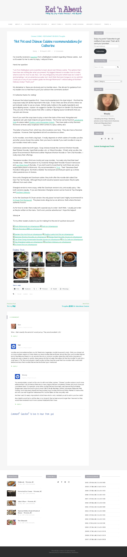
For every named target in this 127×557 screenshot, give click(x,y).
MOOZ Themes (59, 552)
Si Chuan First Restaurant (22, 200)
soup (31, 294)
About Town (56, 24)
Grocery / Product (94, 24)
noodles (25, 294)
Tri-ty (58, 167)
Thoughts (62, 36)
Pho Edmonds (22, 521)
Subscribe (100, 51)
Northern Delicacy (23, 192)
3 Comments (59, 51)
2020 (87, 487)
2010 (86, 527)
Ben (19, 325)
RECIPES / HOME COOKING (74, 24)
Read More (107, 125)
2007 (87, 539)
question (34, 57)
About (18, 24)
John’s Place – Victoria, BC (27, 501)
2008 (87, 535)
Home (10, 24)
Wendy (35, 51)
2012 (86, 519)
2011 (86, 523)
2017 (86, 499)
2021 (86, 482)
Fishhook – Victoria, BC (26, 482)
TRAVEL (107, 24)
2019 (86, 491)
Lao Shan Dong (22, 165)
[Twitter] (102, 138)
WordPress (75, 552)
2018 (86, 495)
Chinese (33, 36)
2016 (86, 503)
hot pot (19, 294)
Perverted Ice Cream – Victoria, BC (30, 491)
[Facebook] (105, 138)
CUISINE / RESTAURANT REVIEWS (36, 24)
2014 (86, 511)
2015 (86, 507)
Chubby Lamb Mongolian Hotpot (41, 122)
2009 (87, 531)
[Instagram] (112, 138)
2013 (86, 515)
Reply (15, 336)
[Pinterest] (109, 138)
